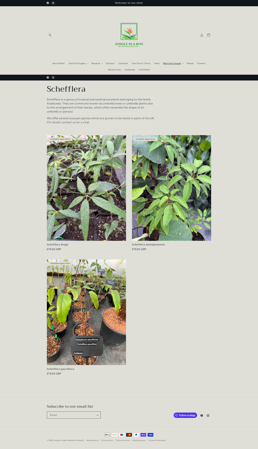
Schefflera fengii (57, 244)
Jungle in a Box (60, 440)
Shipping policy (139, 440)
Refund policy (93, 440)
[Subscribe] (97, 415)
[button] (50, 35)
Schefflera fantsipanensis (148, 244)
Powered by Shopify (75, 440)
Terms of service (123, 440)
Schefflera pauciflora (60, 369)
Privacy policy (107, 440)
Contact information (157, 440)
